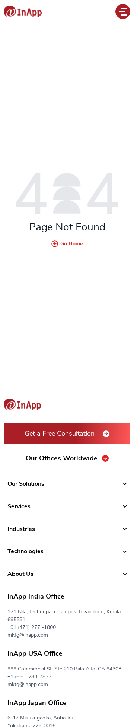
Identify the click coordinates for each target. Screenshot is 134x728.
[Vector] (23, 11)
